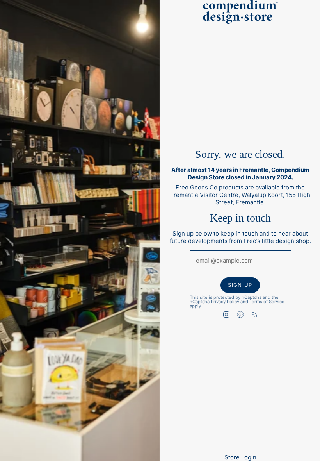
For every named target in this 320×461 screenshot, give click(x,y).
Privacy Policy (224, 301)
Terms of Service (266, 301)
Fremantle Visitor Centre (204, 195)
